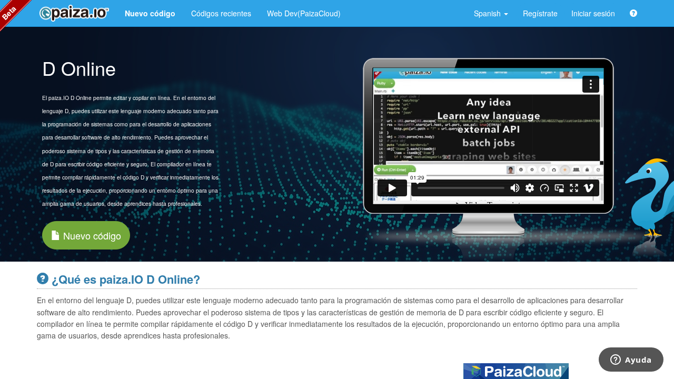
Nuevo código (91, 235)
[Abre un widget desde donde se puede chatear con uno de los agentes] (631, 360)
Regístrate (540, 13)
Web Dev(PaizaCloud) (304, 13)
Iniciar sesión (593, 13)
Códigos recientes (221, 13)
